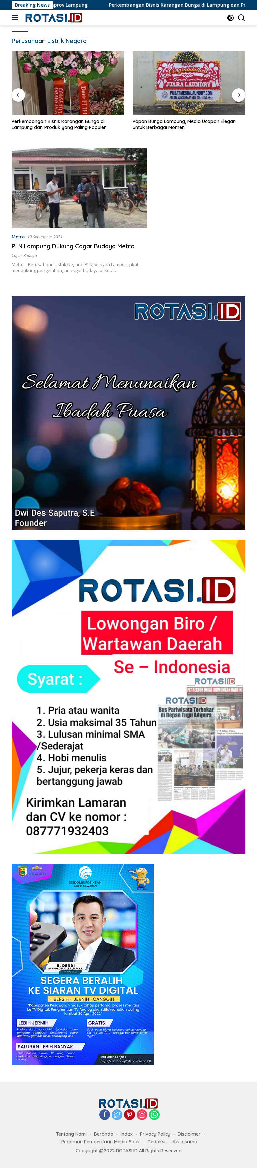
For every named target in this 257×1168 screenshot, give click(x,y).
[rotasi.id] (53, 17)
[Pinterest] (129, 1115)
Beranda (103, 1134)
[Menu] (16, 17)
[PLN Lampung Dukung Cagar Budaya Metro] (79, 188)
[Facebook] (104, 1115)
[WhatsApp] (154, 1115)
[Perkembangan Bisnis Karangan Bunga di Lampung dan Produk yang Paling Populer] (68, 83)
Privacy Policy (155, 1134)
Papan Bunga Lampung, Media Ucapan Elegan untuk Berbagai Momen (184, 124)
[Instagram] (142, 1115)
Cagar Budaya (24, 255)
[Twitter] (117, 1115)
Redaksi (156, 1142)
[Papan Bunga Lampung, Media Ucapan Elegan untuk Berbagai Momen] (189, 83)
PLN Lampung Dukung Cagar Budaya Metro (73, 246)
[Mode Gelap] (230, 17)
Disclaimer (189, 1134)
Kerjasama (185, 1142)
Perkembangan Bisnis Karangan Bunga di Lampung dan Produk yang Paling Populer (59, 124)
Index (127, 1134)
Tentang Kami (71, 1134)
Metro (18, 237)
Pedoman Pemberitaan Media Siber (100, 1142)
